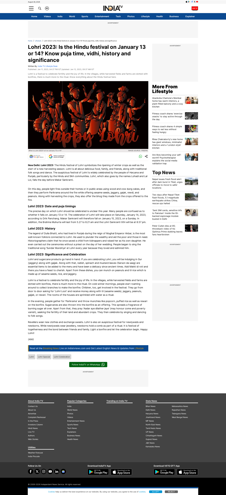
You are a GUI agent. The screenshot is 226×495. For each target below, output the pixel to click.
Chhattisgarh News (154, 435)
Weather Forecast (35, 453)
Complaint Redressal (37, 417)
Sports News (72, 424)
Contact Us (33, 406)
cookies (142, 492)
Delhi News (150, 410)
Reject (171, 492)
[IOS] (186, 2)
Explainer (190, 16)
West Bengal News (180, 417)
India (60, 16)
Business (174, 16)
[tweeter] (37, 471)
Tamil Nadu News (153, 428)
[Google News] (36, 156)
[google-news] (63, 471)
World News (72, 410)
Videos (47, 16)
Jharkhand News (153, 417)
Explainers (71, 432)
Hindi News (33, 428)
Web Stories (33, 439)
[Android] (189, 2)
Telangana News (179, 413)
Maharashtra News (180, 406)
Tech (118, 16)
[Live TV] (195, 8)
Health (159, 16)
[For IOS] (187, 472)
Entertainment (102, 16)
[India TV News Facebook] (192, 2)
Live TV (31, 432)
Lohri (31, 357)
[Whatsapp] (140, 156)
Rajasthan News (179, 410)
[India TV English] (113, 8)
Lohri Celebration (62, 357)
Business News (73, 435)
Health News (72, 439)
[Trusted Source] (56, 156)
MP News (150, 421)
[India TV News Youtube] (197, 2)
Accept (155, 492)
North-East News (153, 424)
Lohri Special (44, 357)
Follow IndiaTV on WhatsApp (86, 364)
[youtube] (50, 471)
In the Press (33, 421)
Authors (31, 435)
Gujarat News (151, 439)
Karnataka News (153, 446)
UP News (150, 432)
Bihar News (150, 406)
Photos (131, 16)
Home (34, 16)
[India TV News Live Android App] (98, 472)
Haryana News (152, 413)
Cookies (51, 492)
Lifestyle (145, 16)
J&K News (150, 443)
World (72, 16)
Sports (84, 16)
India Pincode (34, 456)
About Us (32, 410)
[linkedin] (56, 471)
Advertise (32, 413)
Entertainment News (75, 421)
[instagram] (43, 471)
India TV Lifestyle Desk (48, 66)
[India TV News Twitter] (195, 2)
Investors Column (35, 424)
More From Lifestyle (165, 89)
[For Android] (164, 472)
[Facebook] (30, 471)
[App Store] (121, 472)
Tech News (72, 428)
